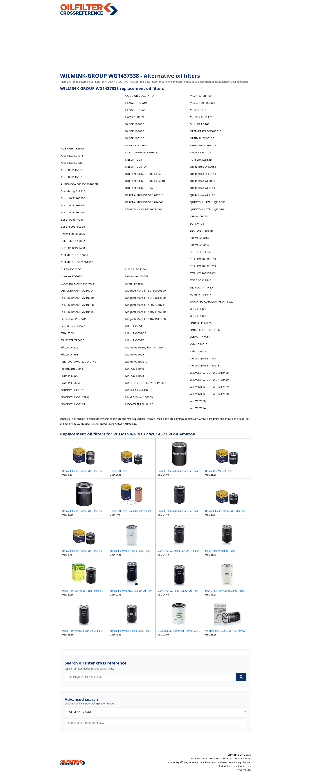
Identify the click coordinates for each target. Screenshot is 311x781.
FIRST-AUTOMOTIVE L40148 (78, 361)
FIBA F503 (67, 333)
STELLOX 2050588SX (203, 273)
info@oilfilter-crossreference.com (234, 766)
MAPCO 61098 (134, 375)
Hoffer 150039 (134, 117)
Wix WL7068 (198, 401)
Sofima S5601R (199, 238)
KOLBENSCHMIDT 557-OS (141, 188)
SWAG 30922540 (200, 280)
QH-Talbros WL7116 (202, 195)
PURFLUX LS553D (201, 159)
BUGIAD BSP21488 (73, 248)
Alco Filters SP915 (72, 155)
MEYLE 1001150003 (202, 102)
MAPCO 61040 (134, 368)
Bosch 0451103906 (73, 205)
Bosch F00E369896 (73, 234)
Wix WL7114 (198, 408)
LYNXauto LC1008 (136, 276)
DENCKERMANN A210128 (77, 304)
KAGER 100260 (134, 138)
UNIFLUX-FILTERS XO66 (205, 330)
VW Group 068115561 (204, 358)
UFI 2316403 (198, 315)
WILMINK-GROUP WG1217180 (209, 394)
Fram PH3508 (69, 375)
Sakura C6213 (199, 216)
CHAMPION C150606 (74, 255)
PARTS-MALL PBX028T (204, 145)
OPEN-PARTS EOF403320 (205, 131)
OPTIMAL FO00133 (202, 138)
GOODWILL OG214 (73, 404)
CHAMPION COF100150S (77, 262)
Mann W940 (133, 347)
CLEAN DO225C (71, 269)
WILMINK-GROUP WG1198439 (209, 379)
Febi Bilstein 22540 (73, 326)
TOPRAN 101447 (200, 294)
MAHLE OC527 (134, 340)
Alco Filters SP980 (72, 162)
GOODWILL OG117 (73, 390)
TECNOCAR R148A (201, 287)
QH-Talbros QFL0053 (203, 166)
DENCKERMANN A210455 (77, 312)
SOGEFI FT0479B (200, 252)
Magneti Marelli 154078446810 (145, 312)
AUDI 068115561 (72, 170)
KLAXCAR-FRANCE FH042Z (142, 152)
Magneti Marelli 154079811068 (145, 319)
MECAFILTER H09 (201, 95)
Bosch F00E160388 (73, 226)
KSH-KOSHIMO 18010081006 (144, 209)
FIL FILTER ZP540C (72, 340)
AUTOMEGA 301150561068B (79, 184)
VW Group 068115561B (205, 365)
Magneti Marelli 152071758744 (145, 304)
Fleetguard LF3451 (73, 368)
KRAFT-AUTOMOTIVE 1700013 (144, 195)
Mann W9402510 (136, 361)
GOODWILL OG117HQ (75, 397)
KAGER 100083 (134, 131)
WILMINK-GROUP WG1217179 (209, 387)
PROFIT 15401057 (201, 152)
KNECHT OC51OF (136, 166)
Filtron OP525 (69, 347)
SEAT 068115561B (201, 230)
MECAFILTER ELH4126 (139, 404)
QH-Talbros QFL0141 (203, 174)
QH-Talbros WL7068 (202, 181)
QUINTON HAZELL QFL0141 (208, 209)
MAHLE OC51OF (135, 333)
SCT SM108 (197, 223)
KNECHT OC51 (134, 159)
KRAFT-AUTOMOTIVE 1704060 (144, 202)
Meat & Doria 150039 (139, 397)
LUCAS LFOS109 (135, 269)
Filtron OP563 (69, 354)
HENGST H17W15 (136, 110)
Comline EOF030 (71, 276)
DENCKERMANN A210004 (77, 290)
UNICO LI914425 (201, 323)
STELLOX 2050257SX (203, 266)
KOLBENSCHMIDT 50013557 (143, 174)
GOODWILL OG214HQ (139, 95)
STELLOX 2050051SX (203, 259)
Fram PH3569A (70, 383)
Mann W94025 (134, 354)
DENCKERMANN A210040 (77, 297)
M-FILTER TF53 (134, 283)
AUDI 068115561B (73, 177)
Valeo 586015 (199, 344)
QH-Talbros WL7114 (202, 188)
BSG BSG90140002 (73, 241)
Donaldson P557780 (74, 319)
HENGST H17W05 (136, 102)
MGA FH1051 (198, 110)
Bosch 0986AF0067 (73, 219)
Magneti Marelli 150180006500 (145, 290)
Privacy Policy (244, 770)
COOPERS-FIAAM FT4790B (77, 283)
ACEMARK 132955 (72, 148)
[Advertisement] (155, 44)
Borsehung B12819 (73, 191)
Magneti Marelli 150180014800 (145, 297)
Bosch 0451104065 (73, 212)
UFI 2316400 (198, 308)
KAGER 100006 (134, 124)
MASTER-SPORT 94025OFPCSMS (145, 383)
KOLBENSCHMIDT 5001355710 (145, 181)
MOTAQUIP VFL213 (202, 117)
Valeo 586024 (199, 351)
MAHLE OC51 (133, 326)
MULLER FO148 (199, 124)
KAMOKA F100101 (137, 145)
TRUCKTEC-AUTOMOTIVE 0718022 (211, 301)
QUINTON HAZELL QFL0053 (208, 202)
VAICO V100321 (200, 337)
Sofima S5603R (199, 245)
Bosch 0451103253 (73, 198)
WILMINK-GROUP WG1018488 (209, 372)
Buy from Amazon (152, 347)
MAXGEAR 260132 (136, 390)
